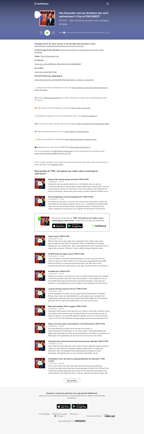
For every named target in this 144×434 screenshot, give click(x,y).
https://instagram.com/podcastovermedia (93, 124)
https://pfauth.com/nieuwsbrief (77, 132)
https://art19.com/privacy (63, 151)
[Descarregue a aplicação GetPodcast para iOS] (59, 226)
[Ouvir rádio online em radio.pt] (109, 415)
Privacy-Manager (44, 414)
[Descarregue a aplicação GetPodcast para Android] (75, 226)
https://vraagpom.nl (89, 116)
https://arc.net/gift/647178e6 (46, 72)
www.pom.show (57, 164)
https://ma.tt (57, 76)
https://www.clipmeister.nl (80, 147)
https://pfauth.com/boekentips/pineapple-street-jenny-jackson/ (59, 46)
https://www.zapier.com (50, 56)
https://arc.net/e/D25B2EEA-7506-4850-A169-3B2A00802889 (58, 64)
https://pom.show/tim (52, 98)
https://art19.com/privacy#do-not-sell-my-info (53, 153)
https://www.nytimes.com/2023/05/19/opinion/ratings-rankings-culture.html (64, 80)
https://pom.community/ (81, 108)
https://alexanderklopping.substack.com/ (81, 139)
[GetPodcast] (40, 3)
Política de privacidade (59, 414)
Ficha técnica (73, 414)
